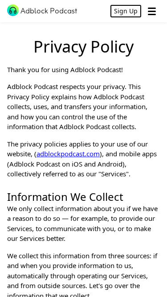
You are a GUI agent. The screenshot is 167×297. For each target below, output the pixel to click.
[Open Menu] (152, 11)
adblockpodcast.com (68, 153)
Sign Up (126, 11)
